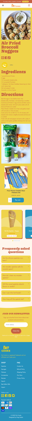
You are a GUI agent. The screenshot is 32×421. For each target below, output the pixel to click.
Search (3, 381)
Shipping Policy (21, 372)
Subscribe (16, 331)
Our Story (19, 375)
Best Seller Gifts (5, 384)
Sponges (3, 369)
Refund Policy (21, 369)
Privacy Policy (21, 378)
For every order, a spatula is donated (15, 1)
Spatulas (3, 366)
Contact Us (20, 366)
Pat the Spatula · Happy (12, 231)
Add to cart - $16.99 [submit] (11, 236)
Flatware (3, 372)
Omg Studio (19, 417)
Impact (3, 387)
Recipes (3, 378)
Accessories (4, 375)
